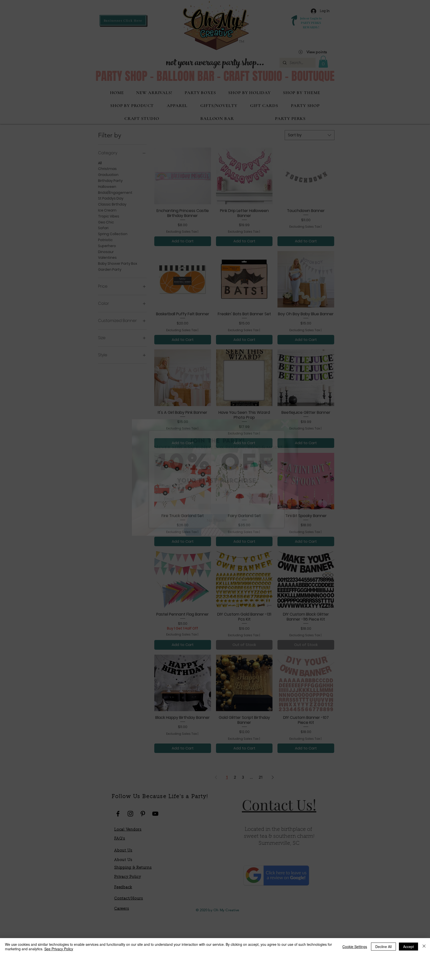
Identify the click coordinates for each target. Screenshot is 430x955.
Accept (408, 946)
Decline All (383, 946)
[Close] (424, 946)
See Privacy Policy (58, 948)
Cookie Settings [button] (354, 946)
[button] (285, 424)
